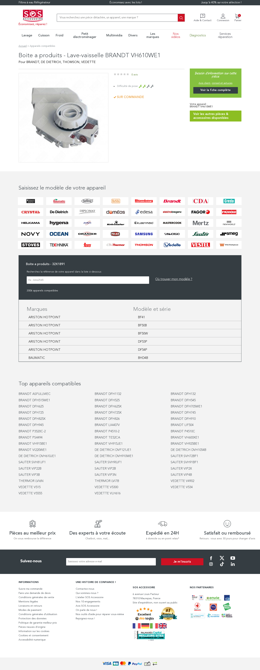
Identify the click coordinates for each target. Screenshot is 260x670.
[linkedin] (232, 566)
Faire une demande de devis (35, 593)
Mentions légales (28, 601)
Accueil (23, 46)
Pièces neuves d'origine (32, 627)
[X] (222, 560)
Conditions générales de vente (36, 597)
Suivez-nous (31, 561)
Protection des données (33, 618)
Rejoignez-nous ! (85, 618)
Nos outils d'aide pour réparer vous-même (100, 614)
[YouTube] (232, 560)
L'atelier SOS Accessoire (89, 597)
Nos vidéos (175, 35)
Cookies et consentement (33, 635)
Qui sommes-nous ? (87, 593)
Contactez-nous (85, 589)
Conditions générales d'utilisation (38, 614)
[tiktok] (222, 566)
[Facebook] (211, 560)
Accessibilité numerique (32, 640)
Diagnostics (198, 35)
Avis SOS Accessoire (87, 606)
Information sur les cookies (34, 631)
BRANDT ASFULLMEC (35, 394)
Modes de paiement (30, 610)
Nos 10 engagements (88, 601)
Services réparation (225, 35)
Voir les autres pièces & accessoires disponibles (211, 116)
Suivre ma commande (30, 589)
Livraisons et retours (30, 606)
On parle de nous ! (86, 610)
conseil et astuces (222, 83)
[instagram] (211, 566)
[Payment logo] (130, 663)
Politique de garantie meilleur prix (38, 623)
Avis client (204, 83)
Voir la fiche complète (215, 90)
